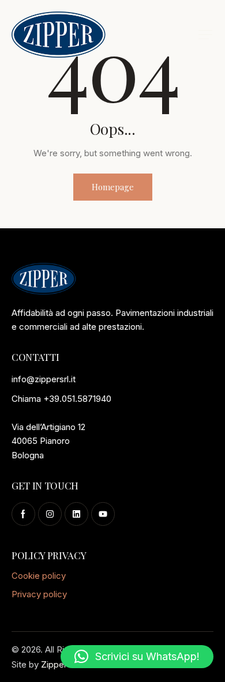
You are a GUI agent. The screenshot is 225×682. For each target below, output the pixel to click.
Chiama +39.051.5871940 (61, 398)
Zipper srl (59, 664)
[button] (205, 35)
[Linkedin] (76, 514)
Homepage (113, 187)
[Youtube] (103, 514)
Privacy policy (39, 594)
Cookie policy (39, 575)
